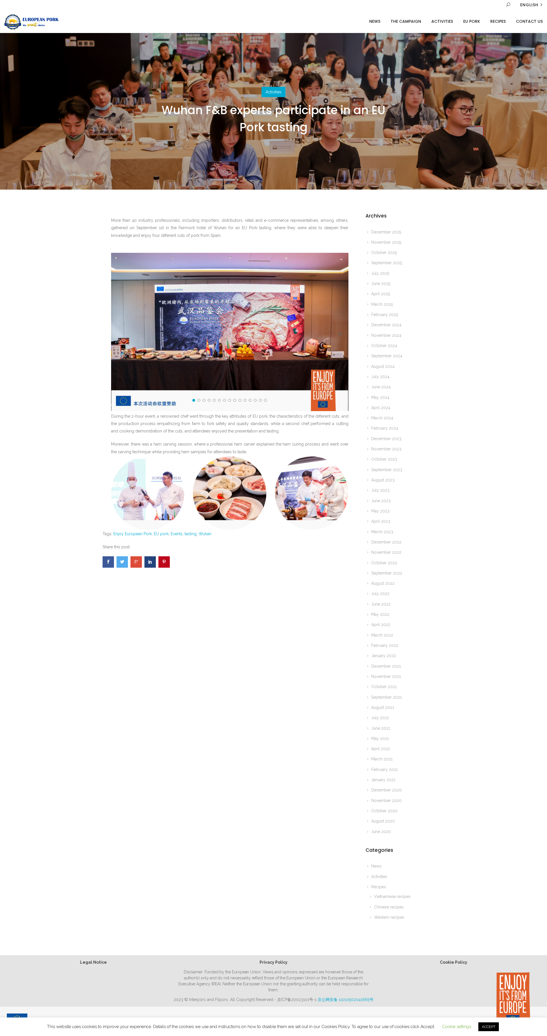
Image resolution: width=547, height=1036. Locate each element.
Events (177, 534)
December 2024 (386, 325)
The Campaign (406, 21)
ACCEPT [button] (488, 1027)
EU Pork (471, 21)
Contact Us (529, 21)
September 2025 (386, 262)
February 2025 (384, 314)
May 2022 (380, 614)
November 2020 (386, 800)
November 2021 (386, 676)
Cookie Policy (453, 962)
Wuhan (205, 534)
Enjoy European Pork (132, 534)
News (374, 21)
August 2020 (383, 821)
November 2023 (386, 449)
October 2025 (384, 252)
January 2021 (383, 779)
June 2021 (380, 728)
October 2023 (384, 459)
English (529, 5)
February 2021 (384, 769)
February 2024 (384, 428)
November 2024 (386, 335)
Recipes (498, 21)
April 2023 (380, 521)
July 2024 (380, 376)
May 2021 (380, 738)
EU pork (161, 534)
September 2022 (386, 573)
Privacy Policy (273, 962)
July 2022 (380, 593)
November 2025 (386, 242)
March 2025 (382, 304)
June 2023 (381, 500)
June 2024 (381, 387)
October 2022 (384, 563)
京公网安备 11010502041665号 (345, 999)
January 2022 (383, 655)
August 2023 (383, 480)
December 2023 (386, 438)
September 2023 (386, 469)
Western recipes (389, 917)
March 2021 (382, 759)
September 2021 (386, 697)
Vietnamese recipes (392, 896)
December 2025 (386, 232)
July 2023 (380, 490)
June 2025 (380, 283)
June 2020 (381, 831)
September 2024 (386, 356)
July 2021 (380, 717)
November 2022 (386, 552)
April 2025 (380, 294)
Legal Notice (93, 962)
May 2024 (380, 397)
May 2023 (380, 511)
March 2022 (382, 635)
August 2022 (383, 583)
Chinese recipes (389, 907)
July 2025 (380, 273)
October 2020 (384, 811)
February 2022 (384, 645)
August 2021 (382, 707)
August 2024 (383, 366)
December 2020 (386, 790)
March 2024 (382, 418)
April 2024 (380, 407)
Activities (442, 21)
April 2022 (380, 624)
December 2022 (386, 542)
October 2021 (384, 686)
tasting (191, 534)
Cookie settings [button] (456, 1026)
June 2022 (381, 604)
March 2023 (382, 532)
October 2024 (384, 345)
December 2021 (386, 666)
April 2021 (380, 748)
